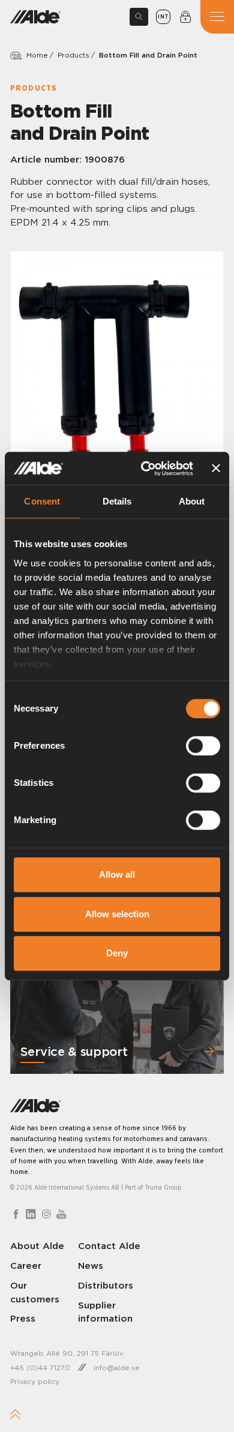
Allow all (117, 874)
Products (73, 54)
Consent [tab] (42, 501)
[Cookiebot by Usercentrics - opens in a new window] (145, 468)
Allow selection (117, 914)
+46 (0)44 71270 (40, 1367)
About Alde (37, 1245)
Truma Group (163, 1187)
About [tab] (192, 501)
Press (22, 1318)
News (90, 1265)
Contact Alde (109, 1245)
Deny (117, 953)
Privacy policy (34, 1381)
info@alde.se (117, 1367)
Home (37, 54)
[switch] (203, 745)
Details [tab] (117, 501)
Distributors (105, 1285)
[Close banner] (216, 468)
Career (25, 1265)
